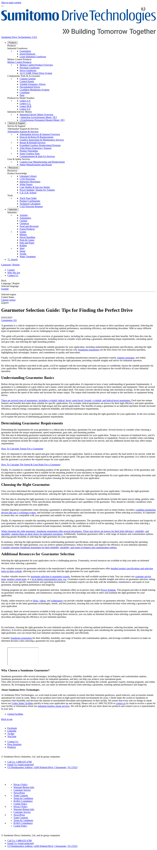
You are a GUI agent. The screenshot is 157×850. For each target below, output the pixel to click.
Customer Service (22, 790)
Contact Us (12, 275)
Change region (8, 300)
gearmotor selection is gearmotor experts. (50, 576)
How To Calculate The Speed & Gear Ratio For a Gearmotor (30, 464)
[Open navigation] (2, 6)
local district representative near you (49, 579)
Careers (11, 270)
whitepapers (57, 600)
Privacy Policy (20, 784)
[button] (81, 45)
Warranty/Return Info (23, 787)
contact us (121, 703)
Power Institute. (108, 590)
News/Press (19, 792)
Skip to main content (11, 2)
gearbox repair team (16, 579)
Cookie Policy (20, 804)
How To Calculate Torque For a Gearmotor (22, 448)
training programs (125, 357)
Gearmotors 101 (9, 320)
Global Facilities (15, 714)
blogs (35, 600)
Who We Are (13, 272)
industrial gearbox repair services (53, 706)
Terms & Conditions (23, 798)
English (5, 289)
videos (42, 600)
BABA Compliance (23, 801)
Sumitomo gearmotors (88, 349)
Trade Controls (20, 795)
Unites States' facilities (22, 703)
